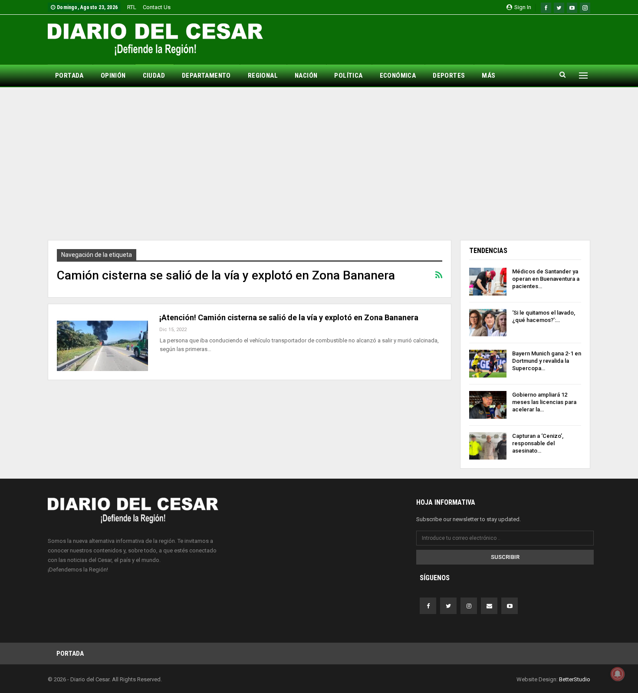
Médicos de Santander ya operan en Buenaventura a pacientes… (545, 278)
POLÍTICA (348, 75)
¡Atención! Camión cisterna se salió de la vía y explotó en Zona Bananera (288, 317)
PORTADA (69, 75)
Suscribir (505, 557)
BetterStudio (574, 679)
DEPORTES (449, 75)
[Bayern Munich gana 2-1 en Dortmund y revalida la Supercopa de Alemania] (487, 364)
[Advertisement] (319, 163)
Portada (70, 653)
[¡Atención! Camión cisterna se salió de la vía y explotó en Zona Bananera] (102, 342)
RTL (131, 7)
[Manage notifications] (618, 674)
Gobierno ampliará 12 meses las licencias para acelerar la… (544, 402)
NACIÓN (306, 75)
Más (488, 75)
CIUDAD (154, 75)
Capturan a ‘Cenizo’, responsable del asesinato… (537, 443)
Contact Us (157, 7)
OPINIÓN (113, 75)
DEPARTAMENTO (206, 75)
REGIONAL (263, 75)
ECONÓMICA (398, 75)
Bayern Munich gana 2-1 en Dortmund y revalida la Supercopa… (546, 360)
